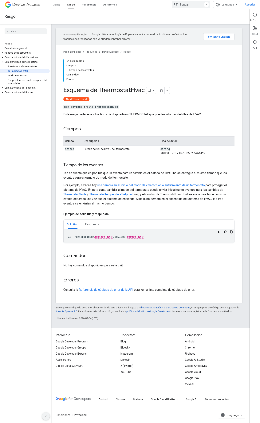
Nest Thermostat (76, 99)
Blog (123, 341)
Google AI (191, 399)
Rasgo (71, 4)
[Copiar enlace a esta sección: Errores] (82, 280)
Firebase (190, 353)
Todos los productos (217, 399)
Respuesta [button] (92, 224)
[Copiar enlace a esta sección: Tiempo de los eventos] (107, 165)
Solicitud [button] (72, 224)
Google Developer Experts (71, 353)
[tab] (73, 224)
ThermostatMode (74, 194)
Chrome (190, 347)
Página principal (72, 51)
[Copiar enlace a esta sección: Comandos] (90, 256)
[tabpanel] (149, 236)
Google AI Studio (195, 359)
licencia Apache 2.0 (66, 311)
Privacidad (80, 415)
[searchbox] (26, 31)
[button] (25, 53)
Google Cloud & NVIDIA (69, 365)
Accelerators (63, 359)
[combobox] (191, 4)
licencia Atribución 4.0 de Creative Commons (165, 307)
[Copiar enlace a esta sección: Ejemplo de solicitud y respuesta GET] (119, 214)
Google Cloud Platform (164, 399)
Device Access (26, 4)
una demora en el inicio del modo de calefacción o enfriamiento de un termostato (151, 185)
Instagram (126, 353)
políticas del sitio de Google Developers (148, 311)
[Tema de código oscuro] (225, 232)
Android (190, 341)
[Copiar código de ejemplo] (231, 232)
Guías (56, 4)
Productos (91, 51)
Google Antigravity (196, 365)
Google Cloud (193, 371)
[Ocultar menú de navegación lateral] (46, 416)
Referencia (89, 4)
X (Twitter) (126, 365)
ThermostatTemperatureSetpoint (111, 194)
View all (189, 384)
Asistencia (110, 4)
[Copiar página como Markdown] (161, 90)
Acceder (250, 4)
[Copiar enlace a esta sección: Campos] (85, 129)
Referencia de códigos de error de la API (106, 290)
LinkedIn (125, 359)
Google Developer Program (72, 341)
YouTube (125, 371)
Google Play (192, 377)
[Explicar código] (219, 232)
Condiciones (63, 415)
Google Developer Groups (71, 347)
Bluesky (125, 347)
